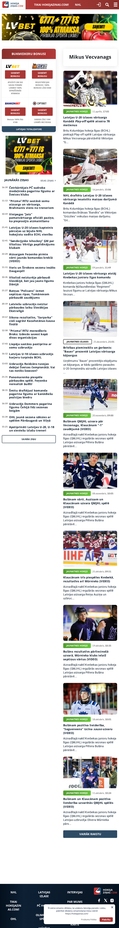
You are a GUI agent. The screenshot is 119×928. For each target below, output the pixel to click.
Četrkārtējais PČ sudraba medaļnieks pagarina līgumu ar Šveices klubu (32, 191)
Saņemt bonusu (15, 74)
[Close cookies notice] (112, 907)
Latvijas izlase (44, 894)
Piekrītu (106, 919)
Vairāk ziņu (29, 439)
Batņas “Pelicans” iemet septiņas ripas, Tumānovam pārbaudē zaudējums (29, 294)
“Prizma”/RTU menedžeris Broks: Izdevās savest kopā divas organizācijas (28, 334)
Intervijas (75, 892)
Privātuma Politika (89, 919)
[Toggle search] (107, 5)
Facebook (99, 900)
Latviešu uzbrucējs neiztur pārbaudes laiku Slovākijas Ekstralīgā (28, 307)
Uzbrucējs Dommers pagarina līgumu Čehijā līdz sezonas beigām (30, 407)
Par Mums (74, 902)
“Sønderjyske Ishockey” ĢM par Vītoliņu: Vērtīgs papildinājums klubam (32, 244)
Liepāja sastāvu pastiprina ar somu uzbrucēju (30, 345)
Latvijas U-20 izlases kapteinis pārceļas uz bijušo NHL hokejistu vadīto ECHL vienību (31, 231)
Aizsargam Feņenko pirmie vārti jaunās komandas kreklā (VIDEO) (31, 258)
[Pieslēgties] (99, 5)
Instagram (112, 900)
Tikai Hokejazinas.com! (51, 5)
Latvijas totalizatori (29, 129)
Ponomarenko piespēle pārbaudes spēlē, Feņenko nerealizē (28, 380)
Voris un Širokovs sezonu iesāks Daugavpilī (32, 269)
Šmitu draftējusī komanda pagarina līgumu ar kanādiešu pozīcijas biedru (31, 394)
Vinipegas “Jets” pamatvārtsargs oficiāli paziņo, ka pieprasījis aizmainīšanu (31, 218)
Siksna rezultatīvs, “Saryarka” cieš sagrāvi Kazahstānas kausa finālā (32, 321)
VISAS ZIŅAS (47, 180)
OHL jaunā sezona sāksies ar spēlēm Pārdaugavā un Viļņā (30, 418)
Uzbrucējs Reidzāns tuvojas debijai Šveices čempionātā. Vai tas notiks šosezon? (32, 367)
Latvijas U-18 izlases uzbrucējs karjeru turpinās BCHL (31, 355)
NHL (78, 5)
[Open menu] (115, 5)
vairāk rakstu (90, 834)
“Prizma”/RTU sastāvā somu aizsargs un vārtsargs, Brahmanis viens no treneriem (31, 204)
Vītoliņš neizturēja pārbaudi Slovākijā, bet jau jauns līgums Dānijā (31, 281)
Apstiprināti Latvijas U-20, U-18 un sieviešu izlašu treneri (31, 428)
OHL (13, 919)
